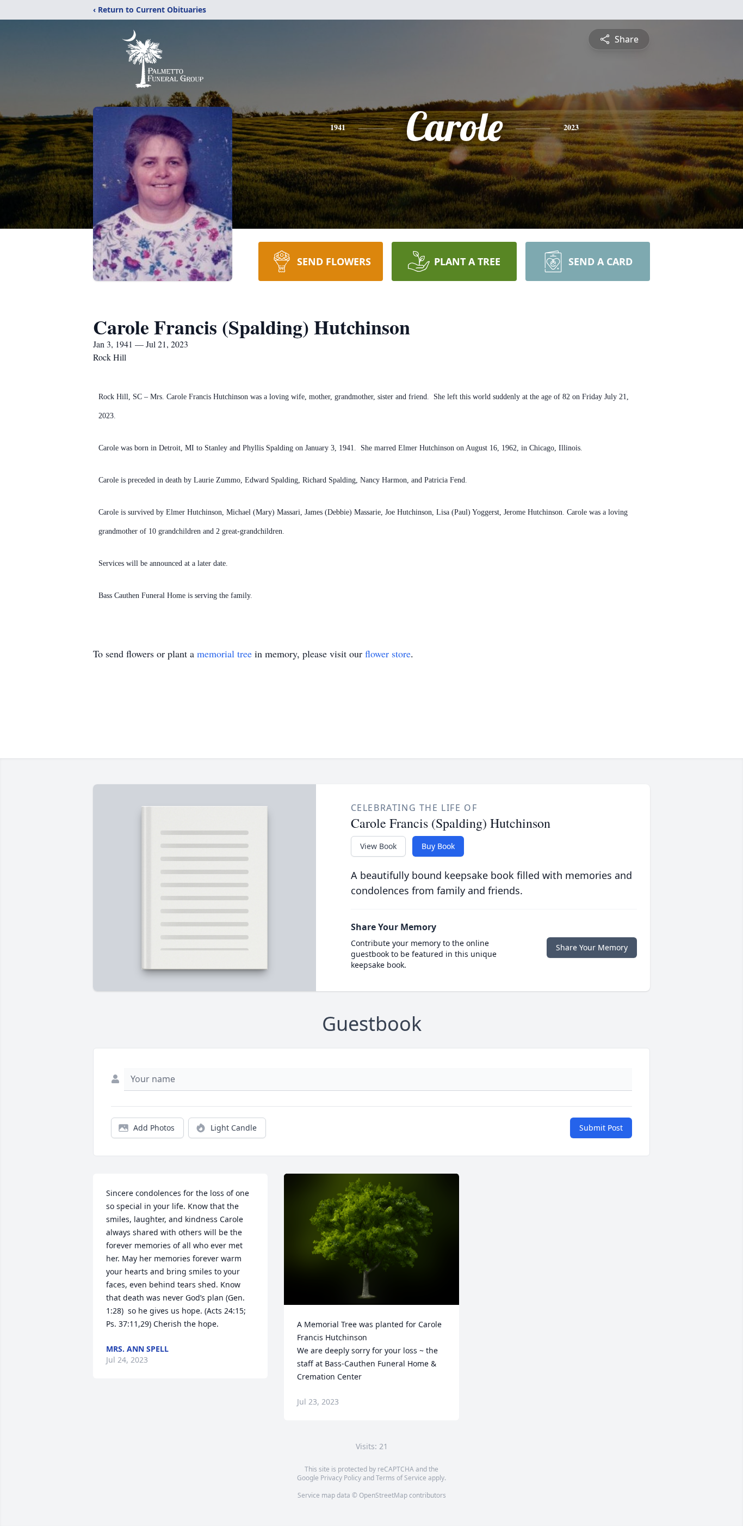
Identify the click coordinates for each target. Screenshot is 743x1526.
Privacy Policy (340, 1477)
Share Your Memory (592, 947)
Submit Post (601, 1127)
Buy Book (438, 846)
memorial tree (224, 653)
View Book (378, 846)
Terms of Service (401, 1477)
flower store (388, 653)
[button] (371, 1239)
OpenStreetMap (383, 1495)
